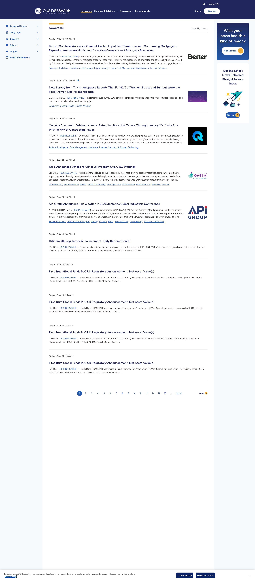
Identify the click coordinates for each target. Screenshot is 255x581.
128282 (179, 393)
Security (112, 147)
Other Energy (136, 221)
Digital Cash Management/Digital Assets (129, 68)
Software (121, 147)
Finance (154, 68)
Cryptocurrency (101, 68)
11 (140, 393)
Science (165, 184)
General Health (67, 106)
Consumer (54, 106)
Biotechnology (56, 184)
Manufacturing (122, 221)
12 (147, 393)
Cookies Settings (185, 575)
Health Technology (97, 184)
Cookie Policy (10, 576)
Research (156, 184)
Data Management (78, 147)
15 (165, 393)
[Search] (204, 4)
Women (87, 106)
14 (159, 393)
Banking (53, 68)
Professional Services (154, 221)
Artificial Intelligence (58, 147)
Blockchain (63, 68)
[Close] (249, 575)
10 (134, 393)
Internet (103, 147)
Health (79, 106)
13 (153, 393)
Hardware (93, 147)
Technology (133, 147)
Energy (94, 221)
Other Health (128, 184)
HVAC (110, 221)
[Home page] (52, 11)
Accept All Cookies (205, 575)
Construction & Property (81, 68)
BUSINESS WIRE (70, 56)
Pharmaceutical (143, 184)
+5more (163, 68)
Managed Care (114, 184)
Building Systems (57, 221)
